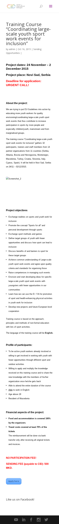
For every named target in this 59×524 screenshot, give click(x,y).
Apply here (13, 481)
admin (12, 49)
